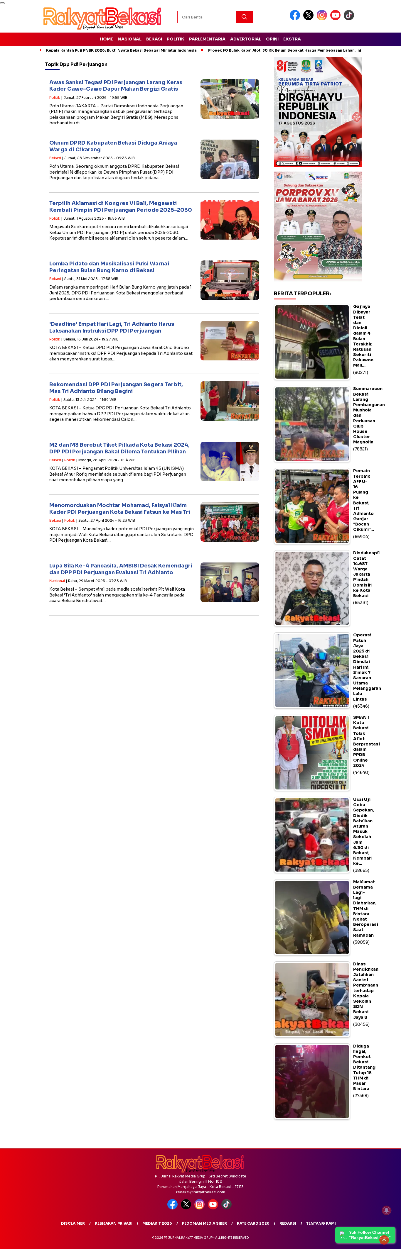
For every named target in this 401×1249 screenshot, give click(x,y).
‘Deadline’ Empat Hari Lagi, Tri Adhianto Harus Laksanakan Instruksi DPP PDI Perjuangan (111, 327)
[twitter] (309, 19)
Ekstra (292, 39)
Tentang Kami (321, 1223)
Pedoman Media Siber (204, 1223)
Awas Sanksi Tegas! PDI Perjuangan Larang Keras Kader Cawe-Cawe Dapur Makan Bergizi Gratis (115, 85)
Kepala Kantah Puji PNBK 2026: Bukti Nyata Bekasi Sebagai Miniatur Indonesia (121, 50)
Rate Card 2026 (253, 1223)
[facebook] (296, 19)
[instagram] (323, 19)
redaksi (287, 1223)
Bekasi (154, 39)
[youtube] (336, 19)
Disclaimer (73, 1223)
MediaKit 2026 (157, 1223)
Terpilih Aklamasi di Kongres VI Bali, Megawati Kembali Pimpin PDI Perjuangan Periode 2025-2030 (120, 206)
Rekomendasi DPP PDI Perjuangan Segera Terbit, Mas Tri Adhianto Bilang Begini (116, 387)
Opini (272, 39)
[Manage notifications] (386, 1210)
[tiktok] (350, 19)
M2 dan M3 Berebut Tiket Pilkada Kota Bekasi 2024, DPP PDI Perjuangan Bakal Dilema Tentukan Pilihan (119, 448)
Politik (175, 39)
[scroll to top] (384, 1240)
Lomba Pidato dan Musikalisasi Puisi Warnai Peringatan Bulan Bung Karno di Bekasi (109, 267)
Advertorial (245, 39)
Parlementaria (207, 39)
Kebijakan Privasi (113, 1223)
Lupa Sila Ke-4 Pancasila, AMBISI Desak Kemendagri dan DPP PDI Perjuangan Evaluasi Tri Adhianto (120, 569)
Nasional (129, 39)
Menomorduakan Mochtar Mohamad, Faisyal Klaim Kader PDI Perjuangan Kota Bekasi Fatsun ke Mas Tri (119, 508)
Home (106, 39)
